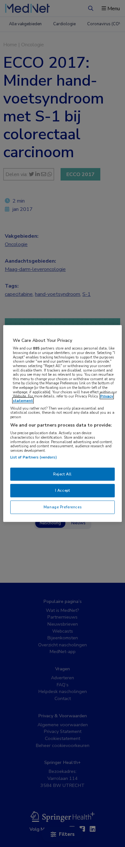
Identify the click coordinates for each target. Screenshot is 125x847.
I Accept (62, 490)
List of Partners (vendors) (33, 456)
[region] (62, 423)
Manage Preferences (62, 507)
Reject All (62, 473)
